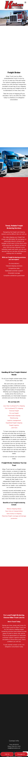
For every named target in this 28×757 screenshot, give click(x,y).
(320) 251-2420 (15, 746)
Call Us (7, 754)
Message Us (21, 754)
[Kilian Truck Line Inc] (14, 4)
